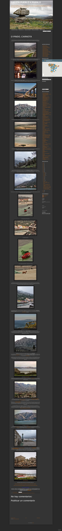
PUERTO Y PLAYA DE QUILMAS (25, 480)
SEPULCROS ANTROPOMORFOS (46, 153)
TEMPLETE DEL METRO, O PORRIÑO (47, 187)
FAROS (43, 121)
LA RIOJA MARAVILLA (45, 48)
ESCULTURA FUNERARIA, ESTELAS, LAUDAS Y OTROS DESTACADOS (46, 119)
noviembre (44, 173)
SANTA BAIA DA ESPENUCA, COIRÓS (47, 186)
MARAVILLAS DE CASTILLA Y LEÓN (46, 51)
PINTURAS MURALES (45, 142)
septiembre (44, 175)
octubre (44, 174)
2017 (43, 170)
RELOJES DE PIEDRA (45, 147)
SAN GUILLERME (26, 425)
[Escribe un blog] (19, 492)
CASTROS (44, 108)
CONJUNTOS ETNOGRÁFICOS (46, 111)
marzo (44, 179)
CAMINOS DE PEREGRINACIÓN (46, 103)
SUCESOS (44, 154)
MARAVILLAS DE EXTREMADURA (46, 54)
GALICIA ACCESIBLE (45, 125)
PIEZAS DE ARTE (44, 139)
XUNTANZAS (44, 158)
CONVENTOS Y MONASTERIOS (46, 113)
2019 (43, 168)
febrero (44, 180)
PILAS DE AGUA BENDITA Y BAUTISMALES (45, 140)
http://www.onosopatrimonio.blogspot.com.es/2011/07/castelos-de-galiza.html (25, 485)
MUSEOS (44, 133)
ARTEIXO (44, 183)
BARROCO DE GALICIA (45, 102)
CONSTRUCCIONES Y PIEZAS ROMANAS (47, 112)
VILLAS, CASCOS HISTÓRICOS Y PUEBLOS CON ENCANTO (46, 157)
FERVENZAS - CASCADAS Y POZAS (46, 122)
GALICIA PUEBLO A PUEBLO (26, 2)
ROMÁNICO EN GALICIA (45, 151)
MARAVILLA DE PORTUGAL (45, 56)
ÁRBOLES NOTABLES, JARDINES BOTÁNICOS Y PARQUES (46, 97)
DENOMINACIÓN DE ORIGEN (46, 116)
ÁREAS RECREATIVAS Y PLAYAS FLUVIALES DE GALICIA (46, 98)
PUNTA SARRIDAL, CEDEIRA (46, 188)
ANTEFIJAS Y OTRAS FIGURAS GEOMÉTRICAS (46, 96)
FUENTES (44, 124)
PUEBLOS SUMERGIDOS (45, 144)
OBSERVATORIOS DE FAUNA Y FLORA (46, 135)
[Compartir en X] (20, 492)
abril (43, 178)
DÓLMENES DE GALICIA (45, 117)
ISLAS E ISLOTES (44, 129)
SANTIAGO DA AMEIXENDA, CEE (46, 184)
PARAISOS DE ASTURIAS (45, 46)
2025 (43, 163)
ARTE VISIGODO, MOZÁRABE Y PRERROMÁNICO (46, 100)
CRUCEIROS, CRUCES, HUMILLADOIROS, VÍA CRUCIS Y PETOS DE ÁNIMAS (47, 114)
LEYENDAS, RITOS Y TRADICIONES (46, 130)
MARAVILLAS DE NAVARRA (45, 49)
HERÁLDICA (44, 127)
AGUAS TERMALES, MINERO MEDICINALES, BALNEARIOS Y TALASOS (47, 93)
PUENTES (44, 145)
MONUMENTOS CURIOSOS (45, 132)
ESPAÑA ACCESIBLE (45, 45)
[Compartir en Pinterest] (21, 492)
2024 (43, 164)
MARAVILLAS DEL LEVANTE (45, 53)
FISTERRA (29, 329)
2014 (43, 190)
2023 (43, 165)
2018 (43, 169)
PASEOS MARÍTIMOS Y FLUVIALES (46, 136)
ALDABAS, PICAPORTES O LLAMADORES (45, 95)
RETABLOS (44, 150)
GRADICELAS (44, 126)
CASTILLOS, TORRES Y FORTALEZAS (46, 107)
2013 (43, 191)
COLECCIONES (44, 110)
